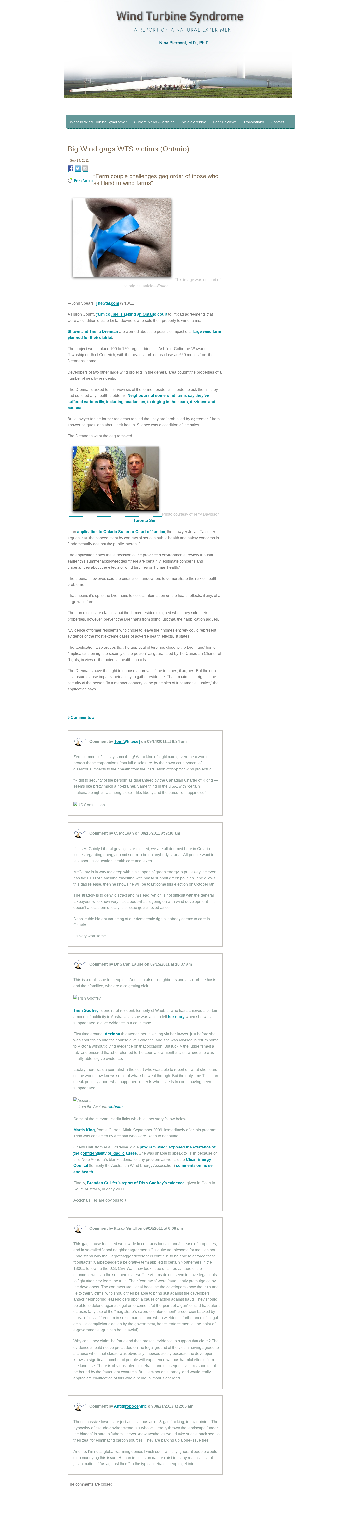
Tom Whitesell (127, 741)
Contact (277, 122)
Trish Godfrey (86, 1010)
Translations (253, 122)
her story (176, 1017)
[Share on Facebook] (70, 168)
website (115, 1107)
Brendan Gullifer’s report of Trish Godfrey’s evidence (136, 1183)
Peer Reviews (225, 122)
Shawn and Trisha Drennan (93, 331)
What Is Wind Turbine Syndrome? (98, 122)
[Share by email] (85, 168)
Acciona (112, 1034)
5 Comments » (81, 718)
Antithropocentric (130, 1406)
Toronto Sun (145, 520)
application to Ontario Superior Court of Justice (121, 532)
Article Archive (193, 122)
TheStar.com (107, 303)
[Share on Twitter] (78, 168)
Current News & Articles (154, 122)
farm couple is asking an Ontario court (131, 314)
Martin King (84, 1130)
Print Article (83, 181)
